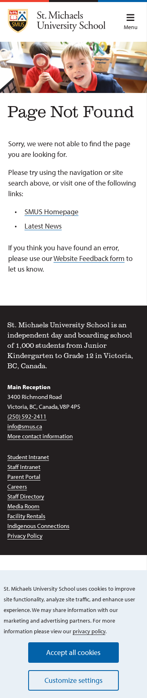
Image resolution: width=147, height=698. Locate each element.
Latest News (43, 226)
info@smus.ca (24, 426)
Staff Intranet (23, 467)
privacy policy (89, 631)
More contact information (40, 436)
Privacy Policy (24, 535)
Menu (131, 27)
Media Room (23, 506)
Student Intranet (28, 457)
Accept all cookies (73, 652)
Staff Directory (25, 496)
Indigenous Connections (38, 526)
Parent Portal (23, 476)
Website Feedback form (89, 258)
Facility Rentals (26, 516)
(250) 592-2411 (27, 416)
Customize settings (73, 680)
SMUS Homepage (51, 211)
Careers (17, 486)
